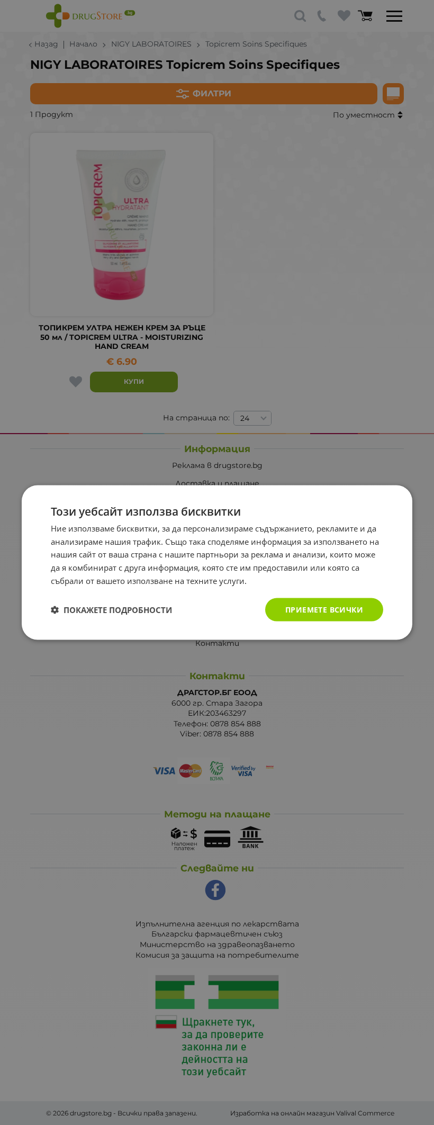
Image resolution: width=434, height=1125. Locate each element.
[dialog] (217, 562)
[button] (111, 610)
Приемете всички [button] (324, 609)
